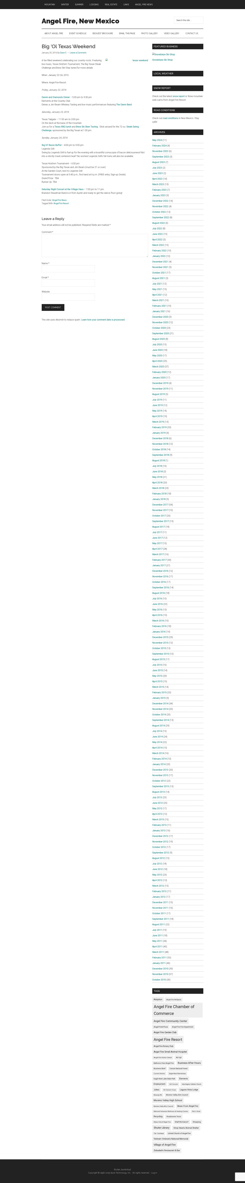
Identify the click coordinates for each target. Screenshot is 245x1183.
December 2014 (160, 703)
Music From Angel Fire (187, 1106)
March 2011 (158, 952)
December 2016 (160, 571)
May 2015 (157, 676)
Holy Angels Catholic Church (191, 1084)
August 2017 (158, 526)
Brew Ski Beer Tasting (87, 126)
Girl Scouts (173, 1084)
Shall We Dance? (182, 1122)
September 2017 (160, 521)
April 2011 (157, 946)
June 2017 (157, 537)
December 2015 (160, 637)
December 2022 (160, 201)
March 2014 (158, 753)
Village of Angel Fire (165, 1144)
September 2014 (160, 720)
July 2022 (157, 228)
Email (45, 277)
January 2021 (159, 311)
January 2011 (159, 963)
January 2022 (159, 256)
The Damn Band (124, 104)
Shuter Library (161, 1127)
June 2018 (157, 471)
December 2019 (160, 383)
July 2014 (157, 731)
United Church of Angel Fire (179, 1133)
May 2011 (157, 941)
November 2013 (160, 775)
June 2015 (157, 670)
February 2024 (159, 145)
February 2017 (159, 560)
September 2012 (160, 852)
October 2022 (159, 212)
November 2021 (160, 267)
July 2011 (157, 930)
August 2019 (158, 394)
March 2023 (158, 184)
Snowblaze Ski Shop (162, 59)
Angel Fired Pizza (161, 1027)
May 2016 (157, 609)
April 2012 (157, 880)
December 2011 (160, 902)
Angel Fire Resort (61, 203)
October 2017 (159, 515)
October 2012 (159, 847)
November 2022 (160, 206)
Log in (154, 1173)
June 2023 (157, 173)
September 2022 (160, 217)
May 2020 (157, 355)
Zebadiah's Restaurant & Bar (167, 1150)
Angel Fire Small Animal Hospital (170, 1051)
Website (46, 291)
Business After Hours (189, 1062)
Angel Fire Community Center (170, 1021)
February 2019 (159, 427)
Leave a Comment (78, 53)
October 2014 (159, 714)
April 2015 (157, 681)
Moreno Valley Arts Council (177, 1095)
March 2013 (158, 819)
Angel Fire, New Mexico (80, 21)
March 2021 (158, 300)
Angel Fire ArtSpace (173, 1000)
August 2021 (158, 278)
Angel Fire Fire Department (182, 1027)
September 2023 (160, 156)
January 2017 (159, 565)
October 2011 (159, 913)
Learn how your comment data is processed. (103, 319)
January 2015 (159, 698)
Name (45, 263)
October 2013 (159, 781)
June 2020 (157, 350)
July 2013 (157, 797)
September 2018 (160, 455)
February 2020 (159, 372)
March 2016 (158, 620)
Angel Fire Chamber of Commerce (174, 1010)
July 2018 (157, 466)
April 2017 (157, 549)
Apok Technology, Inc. (120, 1173)
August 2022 (158, 223)
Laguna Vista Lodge (189, 1090)
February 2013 (159, 825)
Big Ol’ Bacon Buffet (52, 145)
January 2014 (159, 764)
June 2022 (157, 234)
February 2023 (159, 190)
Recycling (158, 1116)
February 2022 (159, 250)
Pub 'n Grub (196, 1111)
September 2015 (160, 653)
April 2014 (157, 747)
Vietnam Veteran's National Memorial (171, 1139)
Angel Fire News (59, 200)
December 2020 (160, 317)
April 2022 (157, 239)
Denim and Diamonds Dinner (56, 97)
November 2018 (160, 444)
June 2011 (157, 935)
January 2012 (159, 896)
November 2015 (160, 642)
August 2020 (158, 339)
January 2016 (159, 631)
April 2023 (157, 178)
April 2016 (157, 615)
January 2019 (159, 433)
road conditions (170, 118)
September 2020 (160, 333)
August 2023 (158, 162)
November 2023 (160, 151)
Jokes (156, 1089)
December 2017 (160, 504)
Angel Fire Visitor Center (163, 1058)
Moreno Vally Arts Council (163, 1106)
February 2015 (159, 692)
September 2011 (160, 919)
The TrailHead (159, 1133)
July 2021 (157, 283)
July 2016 (157, 598)
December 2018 (160, 438)
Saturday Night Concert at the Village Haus (63, 189)
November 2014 (160, 709)
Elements (183, 1078)
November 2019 (160, 388)
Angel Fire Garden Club (165, 1032)
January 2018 (159, 499)
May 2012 (157, 874)
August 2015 (158, 659)
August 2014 (158, 725)
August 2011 (158, 924)
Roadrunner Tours (174, 1116)
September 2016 (160, 587)
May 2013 (157, 808)
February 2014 (159, 758)
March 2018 (158, 488)
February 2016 (159, 626)
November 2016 (160, 576)
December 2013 (160, 769)
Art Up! (179, 1057)
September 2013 (160, 786)
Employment (159, 1084)
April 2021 (157, 294)
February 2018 (159, 493)
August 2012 (158, 858)
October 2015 (159, 648)
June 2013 (157, 803)
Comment (47, 232)
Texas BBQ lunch (63, 126)
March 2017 (158, 554)
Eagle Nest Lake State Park (164, 1079)
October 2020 (159, 328)
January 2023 (159, 195)
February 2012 (159, 891)
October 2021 (159, 272)
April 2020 (157, 361)
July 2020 (157, 344)
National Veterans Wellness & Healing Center (171, 1111)
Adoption (158, 999)
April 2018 (157, 482)
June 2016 (157, 604)
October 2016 (159, 582)
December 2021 (160, 261)
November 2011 (160, 908)
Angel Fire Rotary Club (163, 1046)
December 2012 (160, 836)
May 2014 (157, 742)
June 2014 (157, 736)
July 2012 (157, 863)
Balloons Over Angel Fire (164, 1063)
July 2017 (157, 532)
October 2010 (159, 979)
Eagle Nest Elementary (177, 1074)
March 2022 (158, 245)
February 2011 (159, 957)
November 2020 (160, 322)
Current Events (159, 1074)
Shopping (197, 1122)
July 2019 (157, 399)
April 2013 (157, 814)
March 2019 (158, 421)
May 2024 (157, 140)
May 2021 (157, 289)
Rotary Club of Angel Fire (162, 1122)
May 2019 (157, 410)
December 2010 (160, 968)
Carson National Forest (179, 1069)
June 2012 (157, 869)
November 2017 (160, 510)
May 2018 (157, 477)
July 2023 (157, 167)
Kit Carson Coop (169, 1090)
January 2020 (159, 377)
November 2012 (160, 841)
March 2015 (158, 687)
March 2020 (158, 366)
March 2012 (158, 885)
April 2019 (157, 416)
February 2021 (159, 305)
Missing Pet (158, 1095)
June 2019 (157, 405)
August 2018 (158, 460)
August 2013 (158, 792)
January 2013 (159, 830)
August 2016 (158, 593)
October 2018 (159, 449)
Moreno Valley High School (168, 1100)
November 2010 (160, 974)
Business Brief (159, 1068)
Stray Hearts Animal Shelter (186, 1128)
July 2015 (157, 665)
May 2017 (157, 543)
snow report (179, 96)
